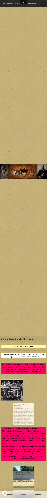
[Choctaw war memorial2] (23, 477)
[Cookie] (5, 493)
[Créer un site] (8, 494)
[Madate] (23, 494)
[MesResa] (38, 494)
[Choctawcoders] (12, 390)
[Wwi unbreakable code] (23, 414)
